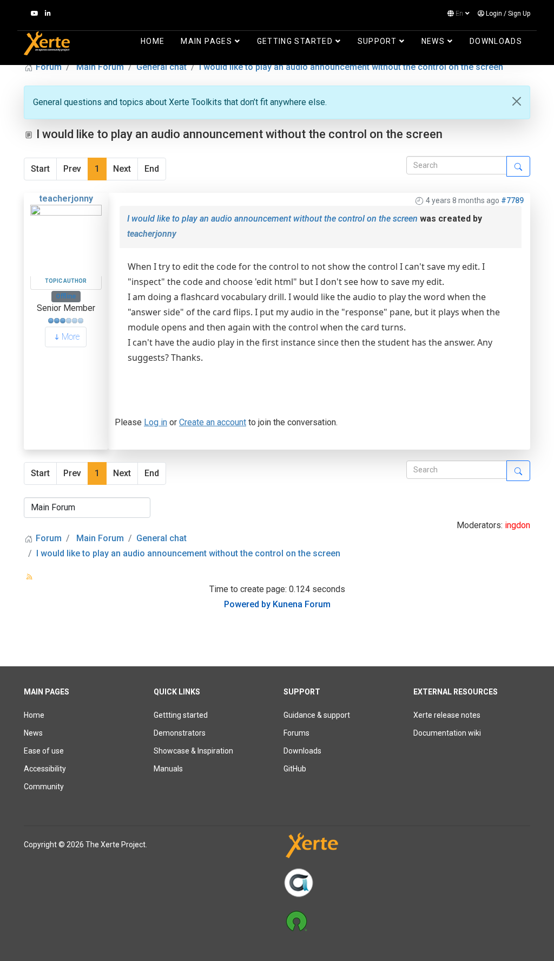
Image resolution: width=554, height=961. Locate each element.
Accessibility (45, 768)
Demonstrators (180, 733)
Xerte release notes (446, 715)
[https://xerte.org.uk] (406, 847)
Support (377, 41)
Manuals (168, 768)
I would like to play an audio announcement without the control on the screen (272, 218)
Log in (155, 422)
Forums (296, 733)
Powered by (247, 604)
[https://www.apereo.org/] (406, 882)
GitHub (294, 768)
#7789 (512, 200)
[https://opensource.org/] (406, 920)
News (433, 41)
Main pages (206, 41)
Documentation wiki (447, 733)
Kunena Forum (302, 604)
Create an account (212, 422)
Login (494, 13)
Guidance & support (316, 715)
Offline (66, 296)
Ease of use (44, 750)
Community (44, 786)
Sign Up (519, 13)
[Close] (517, 101)
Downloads (496, 41)
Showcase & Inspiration (193, 750)
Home (152, 41)
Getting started (295, 41)
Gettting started (181, 715)
